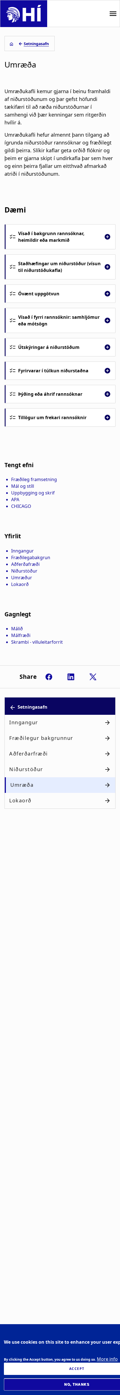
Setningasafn (36, 43)
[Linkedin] (71, 677)
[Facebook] (48, 677)
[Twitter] (93, 677)
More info (107, 1359)
